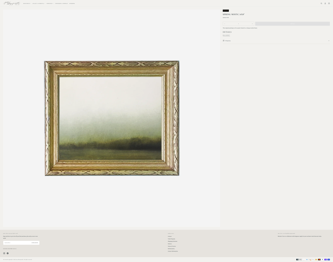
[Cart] (329, 3)
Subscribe (35, 242)
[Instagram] (4, 253)
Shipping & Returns (172, 241)
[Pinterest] (8, 253)
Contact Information (173, 251)
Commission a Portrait (61, 3)
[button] (321, 3)
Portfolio (49, 3)
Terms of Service (172, 246)
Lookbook (72, 3)
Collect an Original (38, 3)
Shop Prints (26, 3)
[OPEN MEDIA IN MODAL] (217, 224)
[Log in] (325, 3)
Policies (170, 244)
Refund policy (171, 248)
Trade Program (171, 239)
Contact (170, 236)
